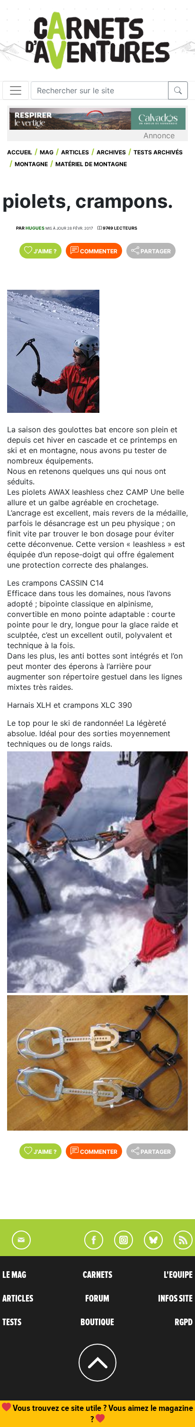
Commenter (98, 251)
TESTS (11, 1322)
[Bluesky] (148, 1246)
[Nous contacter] (16, 1246)
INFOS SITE (175, 1298)
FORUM (97, 1298)
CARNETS (97, 1275)
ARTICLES (17, 1298)
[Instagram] (119, 1246)
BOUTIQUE (97, 1322)
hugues (35, 228)
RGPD (184, 1322)
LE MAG (14, 1275)
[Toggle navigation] (15, 90)
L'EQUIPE (178, 1275)
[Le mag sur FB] (90, 1246)
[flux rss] (178, 1246)
